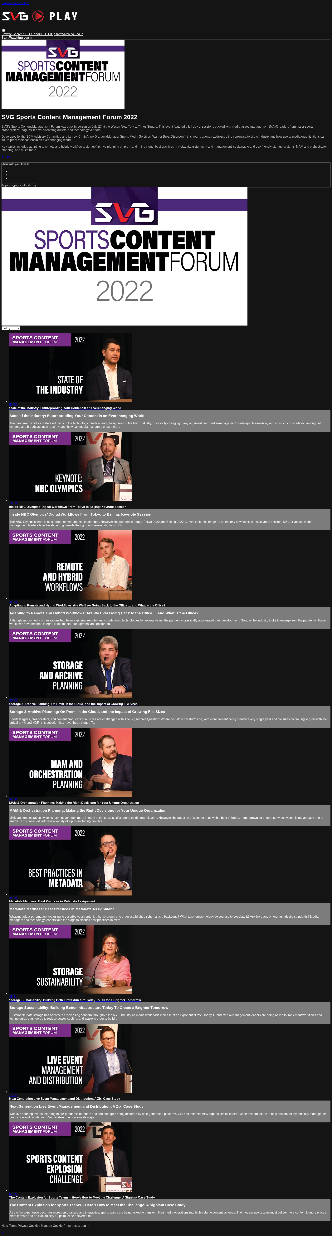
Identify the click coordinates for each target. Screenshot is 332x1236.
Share (6, 156)
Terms (13, 1225)
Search (18, 34)
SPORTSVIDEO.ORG (38, 34)
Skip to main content (15, 3)
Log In (79, 34)
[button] (3, 30)
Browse (7, 34)
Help (5, 1225)
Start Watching (64, 34)
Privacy (23, 1225)
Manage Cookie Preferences (61, 1225)
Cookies (35, 1225)
